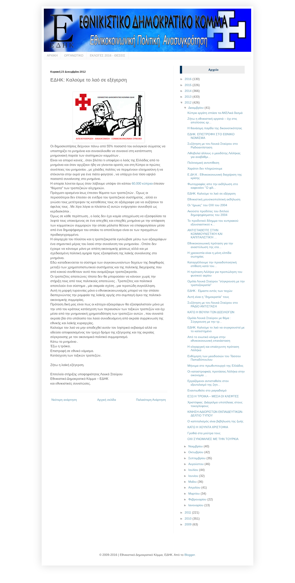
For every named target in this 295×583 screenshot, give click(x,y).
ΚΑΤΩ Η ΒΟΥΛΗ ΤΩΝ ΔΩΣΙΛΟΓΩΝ (210, 312)
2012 (188, 102)
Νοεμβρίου (196, 446)
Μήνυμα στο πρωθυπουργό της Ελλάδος (215, 365)
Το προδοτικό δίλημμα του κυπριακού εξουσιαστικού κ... (212, 222)
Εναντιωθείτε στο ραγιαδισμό (207, 390)
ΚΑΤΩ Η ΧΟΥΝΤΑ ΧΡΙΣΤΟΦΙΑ (207, 427)
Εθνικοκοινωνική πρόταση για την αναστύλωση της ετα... (210, 245)
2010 (188, 518)
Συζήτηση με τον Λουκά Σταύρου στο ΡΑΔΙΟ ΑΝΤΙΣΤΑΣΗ (212, 304)
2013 (188, 96)
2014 (188, 91)
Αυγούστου (196, 464)
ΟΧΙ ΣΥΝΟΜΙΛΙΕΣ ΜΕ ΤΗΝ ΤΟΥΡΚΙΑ (212, 439)
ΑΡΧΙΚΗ (52, 55)
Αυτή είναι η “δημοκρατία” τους (208, 297)
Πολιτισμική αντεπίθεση (203, 162)
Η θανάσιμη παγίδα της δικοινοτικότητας (214, 128)
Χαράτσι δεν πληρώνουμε (204, 168)
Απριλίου (194, 487)
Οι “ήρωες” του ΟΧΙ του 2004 (207, 205)
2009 (188, 524)
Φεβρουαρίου (197, 499)
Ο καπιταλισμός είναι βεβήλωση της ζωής (215, 421)
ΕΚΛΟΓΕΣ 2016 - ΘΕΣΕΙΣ (107, 55)
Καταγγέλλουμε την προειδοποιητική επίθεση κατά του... (212, 264)
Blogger (189, 554)
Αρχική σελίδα (106, 399)
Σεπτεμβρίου (197, 458)
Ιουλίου (193, 469)
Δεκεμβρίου (196, 107)
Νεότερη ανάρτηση (64, 399)
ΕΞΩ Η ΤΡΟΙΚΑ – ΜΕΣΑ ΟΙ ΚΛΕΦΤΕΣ (213, 396)
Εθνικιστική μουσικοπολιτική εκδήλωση (213, 199)
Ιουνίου (193, 476)
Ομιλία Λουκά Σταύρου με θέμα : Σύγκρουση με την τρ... (209, 319)
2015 (188, 85)
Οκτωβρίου (196, 452)
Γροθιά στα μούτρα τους (203, 433)
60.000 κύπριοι (142, 183)
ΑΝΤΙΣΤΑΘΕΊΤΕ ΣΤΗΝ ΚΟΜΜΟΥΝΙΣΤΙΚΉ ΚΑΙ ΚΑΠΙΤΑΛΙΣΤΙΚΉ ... (204, 233)
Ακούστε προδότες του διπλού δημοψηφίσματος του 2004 (208, 213)
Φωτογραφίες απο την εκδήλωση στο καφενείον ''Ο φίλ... (212, 185)
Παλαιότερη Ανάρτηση (151, 399)
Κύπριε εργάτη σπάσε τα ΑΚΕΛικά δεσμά (215, 113)
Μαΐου (193, 481)
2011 (188, 512)
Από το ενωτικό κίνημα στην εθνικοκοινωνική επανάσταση (208, 338)
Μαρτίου (194, 493)
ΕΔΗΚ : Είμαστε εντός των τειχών (209, 290)
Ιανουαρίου (196, 505)
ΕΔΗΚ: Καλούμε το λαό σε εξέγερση (211, 193)
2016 (188, 79)
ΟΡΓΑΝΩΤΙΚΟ (73, 55)
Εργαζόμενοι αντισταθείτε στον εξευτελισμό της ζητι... (208, 382)
